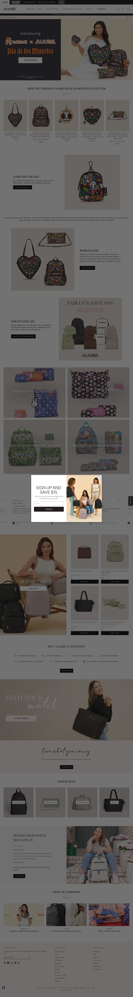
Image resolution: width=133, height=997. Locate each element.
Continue (48, 509)
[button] (3, 987)
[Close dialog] (99, 477)
